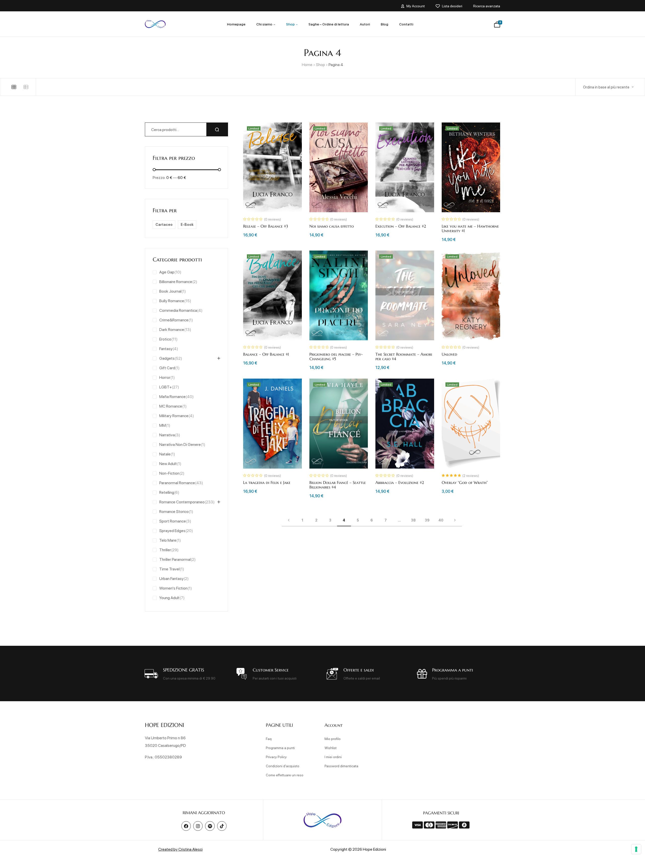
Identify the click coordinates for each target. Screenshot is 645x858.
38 (413, 520)
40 (440, 520)
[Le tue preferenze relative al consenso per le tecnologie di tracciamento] (636, 849)
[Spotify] (209, 826)
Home (307, 64)
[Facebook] (186, 826)
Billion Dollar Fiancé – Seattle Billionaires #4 (337, 484)
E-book (187, 224)
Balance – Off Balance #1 (266, 354)
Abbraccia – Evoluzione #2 (399, 482)
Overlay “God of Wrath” (465, 482)
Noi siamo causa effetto (331, 226)
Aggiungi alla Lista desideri (292, 132)
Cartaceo (164, 224)
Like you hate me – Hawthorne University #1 (470, 228)
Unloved (449, 354)
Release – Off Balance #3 (265, 226)
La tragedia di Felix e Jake (267, 482)
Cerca (217, 129)
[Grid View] (14, 87)
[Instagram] (198, 826)
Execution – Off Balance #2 (400, 226)
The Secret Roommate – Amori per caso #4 (403, 356)
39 (427, 520)
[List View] (26, 87)
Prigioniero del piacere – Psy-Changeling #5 (336, 356)
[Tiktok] (222, 826)
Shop (320, 64)
